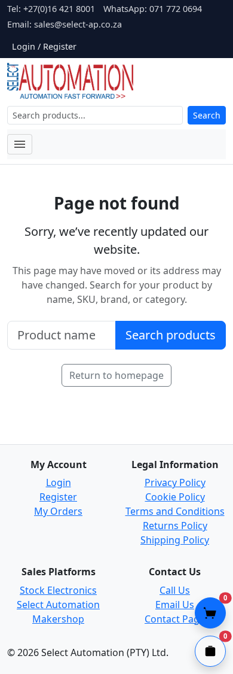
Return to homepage (116, 375)
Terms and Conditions (175, 511)
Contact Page (175, 619)
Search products (170, 335)
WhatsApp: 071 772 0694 (152, 8)
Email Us (174, 604)
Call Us (175, 590)
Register (58, 496)
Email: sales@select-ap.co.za (64, 24)
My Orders (58, 511)
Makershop (58, 619)
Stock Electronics (58, 590)
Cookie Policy (175, 496)
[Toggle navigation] (19, 144)
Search (206, 115)
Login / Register (44, 46)
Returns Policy (175, 525)
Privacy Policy (175, 482)
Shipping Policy (174, 540)
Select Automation (58, 604)
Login (58, 482)
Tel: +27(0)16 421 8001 (51, 8)
